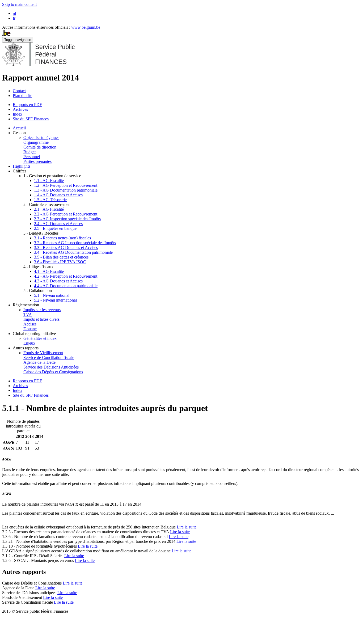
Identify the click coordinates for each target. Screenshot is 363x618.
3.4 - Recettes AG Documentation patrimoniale (73, 252)
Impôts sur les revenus (42, 309)
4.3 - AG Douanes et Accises (58, 281)
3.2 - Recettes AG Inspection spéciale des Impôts (75, 242)
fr (14, 18)
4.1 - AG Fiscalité (49, 271)
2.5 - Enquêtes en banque (55, 228)
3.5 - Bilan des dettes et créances (61, 257)
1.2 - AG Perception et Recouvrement (65, 185)
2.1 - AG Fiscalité (49, 209)
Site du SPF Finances (31, 119)
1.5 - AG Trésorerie (50, 199)
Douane (30, 329)
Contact (19, 90)
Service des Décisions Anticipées (51, 367)
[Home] (38, 64)
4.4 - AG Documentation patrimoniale (66, 285)
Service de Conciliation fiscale (48, 357)
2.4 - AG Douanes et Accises (58, 223)
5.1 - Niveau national (51, 295)
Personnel (31, 156)
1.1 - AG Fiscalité (49, 180)
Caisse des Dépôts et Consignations (53, 372)
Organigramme (36, 142)
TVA (27, 314)
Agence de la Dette (39, 362)
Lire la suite (186, 527)
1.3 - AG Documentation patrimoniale (66, 190)
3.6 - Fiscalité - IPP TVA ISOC (60, 262)
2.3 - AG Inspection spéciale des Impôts (67, 219)
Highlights (21, 166)
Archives (20, 109)
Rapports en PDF (27, 104)
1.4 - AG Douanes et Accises (58, 195)
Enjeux (29, 343)
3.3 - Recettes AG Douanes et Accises (66, 247)
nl (14, 13)
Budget (29, 152)
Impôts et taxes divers (41, 319)
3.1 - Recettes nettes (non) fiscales (62, 238)
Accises (29, 324)
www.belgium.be (85, 27)
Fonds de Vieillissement (43, 352)
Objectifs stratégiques (41, 137)
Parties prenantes (37, 161)
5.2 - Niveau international (55, 300)
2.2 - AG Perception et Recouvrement (65, 214)
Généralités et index (40, 338)
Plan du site (22, 95)
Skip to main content (19, 4)
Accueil (19, 128)
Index (17, 114)
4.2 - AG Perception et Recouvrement (65, 276)
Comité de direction (39, 147)
